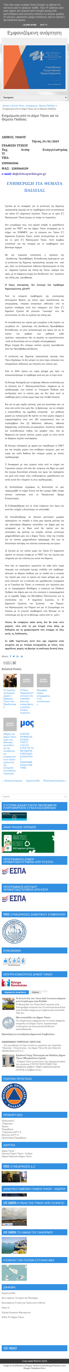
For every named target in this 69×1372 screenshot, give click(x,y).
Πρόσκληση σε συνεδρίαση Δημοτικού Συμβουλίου (28, 1034)
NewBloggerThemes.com (53, 1366)
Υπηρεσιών (7, 1123)
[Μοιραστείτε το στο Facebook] (14, 662)
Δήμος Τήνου (8, 1151)
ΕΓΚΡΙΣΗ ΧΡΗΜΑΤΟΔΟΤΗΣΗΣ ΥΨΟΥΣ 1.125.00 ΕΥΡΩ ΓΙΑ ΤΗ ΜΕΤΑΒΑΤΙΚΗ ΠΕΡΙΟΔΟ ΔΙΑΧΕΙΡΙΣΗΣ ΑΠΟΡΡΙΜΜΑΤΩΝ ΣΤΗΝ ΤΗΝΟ (26, 751)
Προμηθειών (7, 1129)
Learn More (30, 25)
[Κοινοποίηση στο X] (11, 662)
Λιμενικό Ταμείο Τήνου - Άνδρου (17, 1153)
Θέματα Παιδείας (47, 105)
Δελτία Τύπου (18, 105)
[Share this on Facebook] (10, 656)
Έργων (5, 1126)
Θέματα (35, 992)
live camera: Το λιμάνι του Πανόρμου (20, 1298)
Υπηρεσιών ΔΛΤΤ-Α (11, 1132)
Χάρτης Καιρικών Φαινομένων (16, 1312)
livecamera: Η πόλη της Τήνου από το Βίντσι (23, 1303)
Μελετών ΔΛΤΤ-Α (10, 1135)
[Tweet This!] (14, 656)
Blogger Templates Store (34, 1368)
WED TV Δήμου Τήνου (13, 1317)
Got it (44, 25)
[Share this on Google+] (18, 656)
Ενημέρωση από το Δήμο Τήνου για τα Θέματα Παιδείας (30, 117)
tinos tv (6, 1307)
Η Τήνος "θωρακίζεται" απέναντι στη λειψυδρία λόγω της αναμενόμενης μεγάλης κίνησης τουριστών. (26, 701)
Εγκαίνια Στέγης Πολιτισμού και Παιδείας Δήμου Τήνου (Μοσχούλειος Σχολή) (40, 1056)
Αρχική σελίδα (33, 780)
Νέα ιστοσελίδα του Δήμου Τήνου (33, 1017)
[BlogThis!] (8, 662)
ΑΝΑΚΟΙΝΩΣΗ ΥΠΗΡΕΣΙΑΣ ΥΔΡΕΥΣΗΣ (21, 1042)
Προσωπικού (8, 1120)
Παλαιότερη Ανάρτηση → (55, 780)
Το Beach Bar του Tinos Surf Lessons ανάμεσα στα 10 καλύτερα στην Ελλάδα (40, 1000)
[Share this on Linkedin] (22, 656)
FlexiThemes (18, 1366)
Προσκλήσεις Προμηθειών (14, 1138)
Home (6, 105)
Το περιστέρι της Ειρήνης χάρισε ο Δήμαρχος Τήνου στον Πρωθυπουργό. (9, 698)
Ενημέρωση (32, 105)
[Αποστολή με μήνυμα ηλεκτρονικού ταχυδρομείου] (5, 662)
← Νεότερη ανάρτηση (12, 780)
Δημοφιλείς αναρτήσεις (15, 992)
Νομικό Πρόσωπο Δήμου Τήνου (17, 1156)
